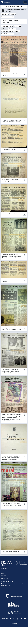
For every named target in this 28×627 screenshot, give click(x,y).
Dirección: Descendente (7, 33)
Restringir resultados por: (14, 6)
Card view (5, 28)
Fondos (2, 573)
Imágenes (3, 575)
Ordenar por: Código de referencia (9, 31)
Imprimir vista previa (8, 26)
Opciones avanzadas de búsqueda (10, 21)
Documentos (4, 571)
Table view (13, 28)
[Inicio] (6, 2)
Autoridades (4, 568)
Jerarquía (18, 26)
